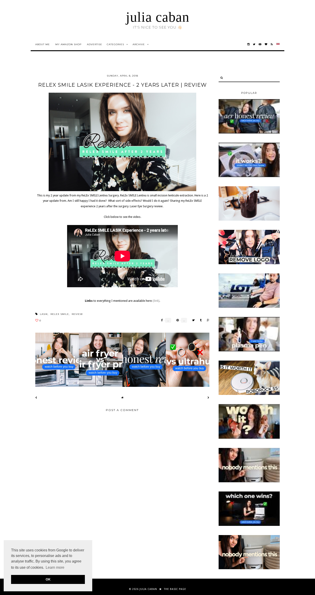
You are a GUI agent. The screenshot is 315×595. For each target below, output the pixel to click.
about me (42, 44)
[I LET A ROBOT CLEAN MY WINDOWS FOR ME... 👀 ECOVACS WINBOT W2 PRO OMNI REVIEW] (249, 176)
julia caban (157, 17)
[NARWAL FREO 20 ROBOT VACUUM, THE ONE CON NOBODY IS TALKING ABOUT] (249, 481)
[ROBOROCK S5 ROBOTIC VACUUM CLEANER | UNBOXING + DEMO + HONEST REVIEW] (249, 394)
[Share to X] (192, 320)
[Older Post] (208, 397)
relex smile (60, 314)
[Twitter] (254, 44)
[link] (156, 300)
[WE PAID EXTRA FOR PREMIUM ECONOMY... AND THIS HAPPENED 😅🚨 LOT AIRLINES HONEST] (249, 306)
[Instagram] (248, 44)
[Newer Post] (36, 397)
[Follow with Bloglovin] (266, 44)
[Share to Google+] (207, 320)
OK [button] (48, 579)
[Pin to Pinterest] (176, 320)
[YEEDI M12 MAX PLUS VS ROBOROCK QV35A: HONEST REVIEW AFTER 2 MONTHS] (249, 525)
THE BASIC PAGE (175, 589)
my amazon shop (68, 44)
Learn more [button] (55, 567)
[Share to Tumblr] (200, 320)
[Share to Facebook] (161, 320)
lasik (44, 314)
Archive (139, 44)
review (77, 314)
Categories (115, 44)
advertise (94, 44)
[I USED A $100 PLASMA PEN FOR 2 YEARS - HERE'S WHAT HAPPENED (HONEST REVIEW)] (249, 350)
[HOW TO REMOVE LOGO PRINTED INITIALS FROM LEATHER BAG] (249, 263)
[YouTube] (260, 44)
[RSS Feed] (272, 44)
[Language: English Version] (278, 44)
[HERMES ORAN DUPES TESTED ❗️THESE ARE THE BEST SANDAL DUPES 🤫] (249, 437)
